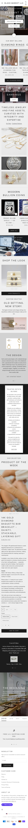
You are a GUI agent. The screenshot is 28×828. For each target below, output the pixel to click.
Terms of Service (5, 787)
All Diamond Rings (14, 80)
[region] (14, 736)
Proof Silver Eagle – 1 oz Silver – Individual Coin (9, 221)
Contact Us (4, 779)
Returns (3, 774)
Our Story (8, 123)
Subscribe (7, 765)
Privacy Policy (4, 785)
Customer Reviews (17, 123)
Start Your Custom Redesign (17, 328)
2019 (11, 718)
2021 (17, 718)
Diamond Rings (13, 44)
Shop (14, 99)
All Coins (14, 26)
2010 (4, 718)
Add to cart (14, 630)
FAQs (2, 777)
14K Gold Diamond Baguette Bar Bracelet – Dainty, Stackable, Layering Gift (11, 527)
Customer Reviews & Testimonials (10, 782)
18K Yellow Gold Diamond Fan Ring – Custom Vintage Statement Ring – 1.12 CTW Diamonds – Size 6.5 (10, 70)
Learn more (14, 449)
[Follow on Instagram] (2, 809)
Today (24, 718)
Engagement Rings (14, 21)
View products (14, 293)
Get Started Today (14, 376)
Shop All (14, 230)
